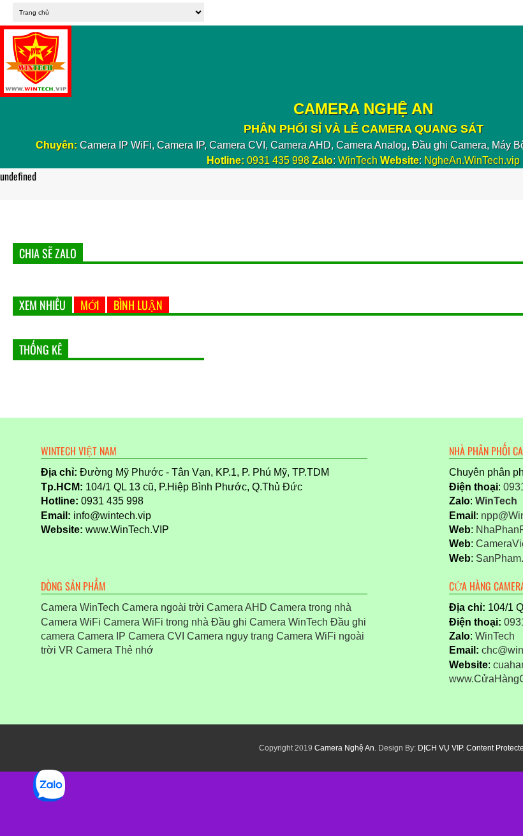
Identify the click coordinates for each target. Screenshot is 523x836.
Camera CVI (156, 636)
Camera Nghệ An (344, 748)
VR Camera (85, 650)
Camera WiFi (71, 622)
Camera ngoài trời (163, 607)
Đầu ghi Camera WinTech (269, 622)
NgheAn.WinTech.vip (472, 160)
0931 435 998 (278, 160)
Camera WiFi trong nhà (156, 622)
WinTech (358, 160)
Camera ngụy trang (230, 636)
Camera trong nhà (310, 607)
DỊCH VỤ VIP (440, 748)
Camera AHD (237, 607)
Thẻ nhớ (134, 650)
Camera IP (101, 636)
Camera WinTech (80, 607)
